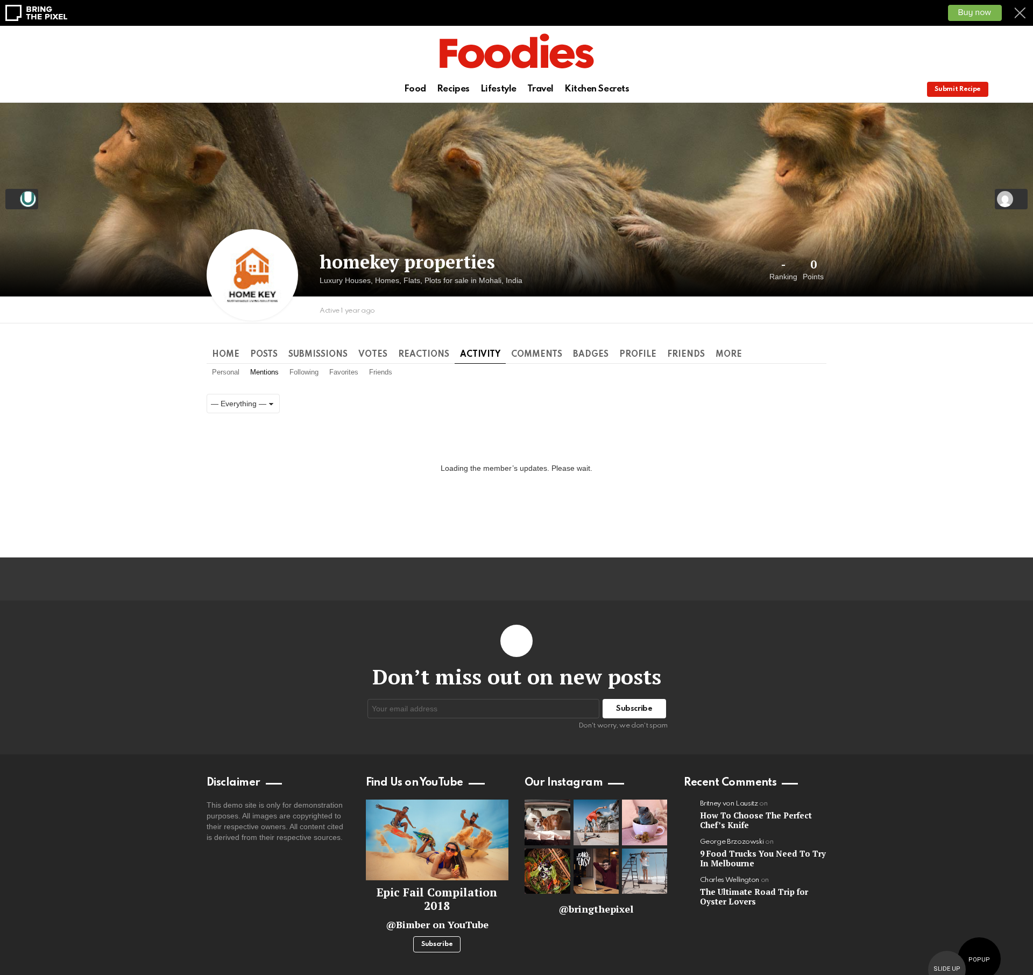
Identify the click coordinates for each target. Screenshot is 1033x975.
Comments (536, 354)
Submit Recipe (958, 89)
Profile (637, 354)
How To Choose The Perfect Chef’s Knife (756, 820)
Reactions (423, 354)
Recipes (453, 89)
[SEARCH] (1018, 89)
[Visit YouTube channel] (437, 840)
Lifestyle (498, 89)
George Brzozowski (732, 841)
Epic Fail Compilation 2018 (437, 899)
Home (225, 354)
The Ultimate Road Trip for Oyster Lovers (754, 896)
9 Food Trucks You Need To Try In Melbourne (763, 858)
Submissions (318, 354)
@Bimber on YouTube (437, 924)
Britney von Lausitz (729, 803)
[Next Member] (1011, 199)
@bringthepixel (595, 908)
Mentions (264, 372)
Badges (591, 354)
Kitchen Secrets (596, 89)
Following (304, 372)
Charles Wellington (730, 880)
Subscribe (436, 944)
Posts (264, 354)
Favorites (343, 372)
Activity (480, 354)
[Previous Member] (21, 199)
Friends (686, 354)
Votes (372, 354)
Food (415, 89)
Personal (225, 372)
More (729, 354)
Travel (540, 89)
